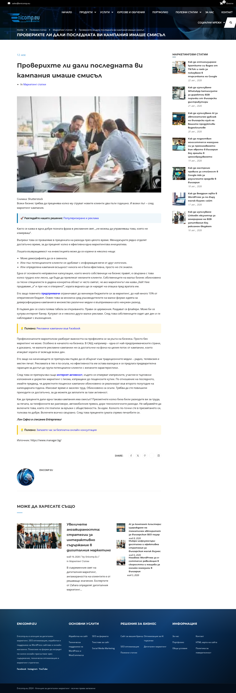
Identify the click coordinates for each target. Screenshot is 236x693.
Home (20, 29)
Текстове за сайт (100, 642)
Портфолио (160, 12)
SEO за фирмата (100, 636)
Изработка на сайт (78, 636)
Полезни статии (187, 12)
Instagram (32, 668)
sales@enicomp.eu (21, 3)
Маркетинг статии (62, 29)
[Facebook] (131, 455)
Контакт (227, 12)
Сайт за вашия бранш (132, 636)
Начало (67, 12)
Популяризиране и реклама (81, 218)
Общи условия (179, 648)
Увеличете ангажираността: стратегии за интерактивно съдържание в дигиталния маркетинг (89, 537)
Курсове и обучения (131, 12)
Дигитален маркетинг (155, 646)
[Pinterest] (145, 455)
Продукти (86, 12)
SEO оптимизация (130, 646)
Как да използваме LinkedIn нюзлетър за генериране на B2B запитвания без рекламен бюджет (201, 219)
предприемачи (50, 293)
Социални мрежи (209, 22)
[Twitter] (138, 455)
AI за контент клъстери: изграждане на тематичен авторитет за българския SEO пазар (145, 529)
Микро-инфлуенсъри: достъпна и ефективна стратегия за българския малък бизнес (145, 546)
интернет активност (69, 374)
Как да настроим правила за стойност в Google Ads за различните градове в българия (203, 175)
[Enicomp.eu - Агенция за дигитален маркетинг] (24, 17)
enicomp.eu (46, 470)
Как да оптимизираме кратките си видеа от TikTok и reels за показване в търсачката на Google (203, 69)
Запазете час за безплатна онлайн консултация (67, 430)
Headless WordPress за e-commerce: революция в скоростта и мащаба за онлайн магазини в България (144, 564)
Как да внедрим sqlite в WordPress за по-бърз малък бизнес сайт (202, 197)
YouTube (43, 668)
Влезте (229, 3)
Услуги (105, 12)
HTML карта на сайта (206, 642)
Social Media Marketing (103, 648)
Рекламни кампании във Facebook (58, 328)
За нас (209, 12)
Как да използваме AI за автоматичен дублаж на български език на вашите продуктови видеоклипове (203, 120)
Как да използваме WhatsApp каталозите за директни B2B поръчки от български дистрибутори (202, 94)
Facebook (21, 668)
